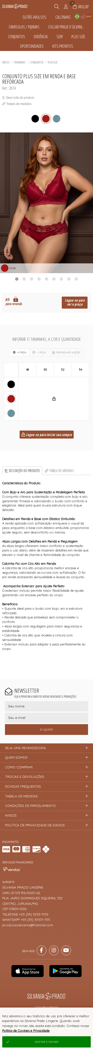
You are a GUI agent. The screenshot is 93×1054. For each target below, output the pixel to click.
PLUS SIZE (53, 62)
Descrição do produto (24, 470)
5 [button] (46, 278)
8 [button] (68, 278)
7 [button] (61, 278)
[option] (46, 202)
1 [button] (16, 278)
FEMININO (20, 62)
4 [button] (39, 278)
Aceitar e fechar (46, 1042)
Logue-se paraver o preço (75, 302)
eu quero (46, 729)
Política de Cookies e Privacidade (26, 1031)
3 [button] (31, 278)
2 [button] (24, 278)
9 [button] (76, 278)
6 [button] (54, 278)
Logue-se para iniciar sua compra (48, 435)
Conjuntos (36, 62)
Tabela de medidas (61, 470)
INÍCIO (6, 62)
